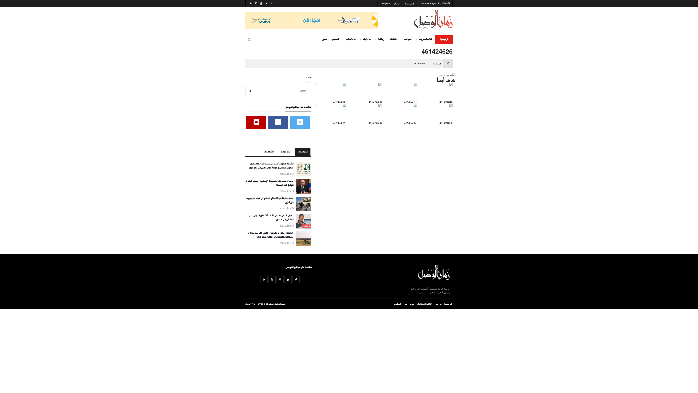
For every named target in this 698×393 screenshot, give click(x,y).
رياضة (381, 39)
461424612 (410, 102)
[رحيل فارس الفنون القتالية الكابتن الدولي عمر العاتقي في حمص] (303, 227)
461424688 (339, 102)
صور (324, 39)
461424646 (446, 102)
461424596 (375, 123)
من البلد (367, 39)
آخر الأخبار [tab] (303, 152)
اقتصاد (397, 3)
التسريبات (409, 3)
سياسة (408, 39)
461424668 (446, 123)
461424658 (410, 123)
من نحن (438, 303)
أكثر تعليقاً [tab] (269, 152)
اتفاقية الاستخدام (424, 303)
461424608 (375, 102)
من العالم (351, 39)
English (386, 3)
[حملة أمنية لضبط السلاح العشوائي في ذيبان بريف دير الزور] (303, 210)
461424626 (419, 63)
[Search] (249, 90)
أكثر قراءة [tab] (285, 152)
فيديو (335, 39)
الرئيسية (444, 39)
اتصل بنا (397, 303)
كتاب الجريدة (425, 39)
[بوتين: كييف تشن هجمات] (303, 193)
